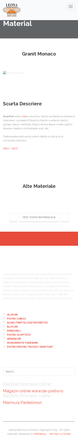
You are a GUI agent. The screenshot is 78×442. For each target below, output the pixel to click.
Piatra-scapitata (19, 334)
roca (25, 116)
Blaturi (12, 326)
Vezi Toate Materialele (39, 217)
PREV (6, 148)
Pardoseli (14, 330)
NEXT (15, 148)
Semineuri (14, 338)
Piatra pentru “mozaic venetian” (30, 346)
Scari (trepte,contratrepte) (27, 322)
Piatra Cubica (16, 318)
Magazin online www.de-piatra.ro (33, 391)
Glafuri (12, 314)
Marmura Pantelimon (22, 402)
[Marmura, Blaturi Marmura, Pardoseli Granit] (11, 10)
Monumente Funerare (22, 342)
